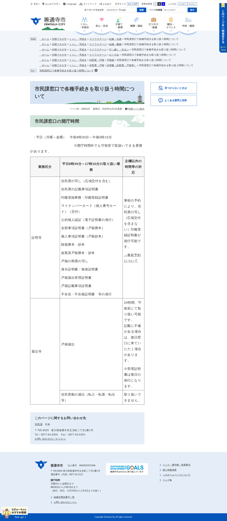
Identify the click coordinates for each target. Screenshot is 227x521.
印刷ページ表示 (136, 109)
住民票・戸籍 (96, 60)
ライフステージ (98, 39)
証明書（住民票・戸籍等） (121, 65)
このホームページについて (176, 475)
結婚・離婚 (115, 44)
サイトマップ (89, 4)
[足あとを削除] (96, 70)
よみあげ (107, 4)
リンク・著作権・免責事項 (176, 464)
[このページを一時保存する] (223, 27)
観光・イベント (171, 23)
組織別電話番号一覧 (64, 497)
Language (72, 4)
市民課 (38, 424)
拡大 (130, 4)
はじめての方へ (52, 4)
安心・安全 (101, 23)
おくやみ (114, 55)
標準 (136, 4)
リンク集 (167, 480)
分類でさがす (59, 39)
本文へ (37, 4)
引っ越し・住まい (119, 49)
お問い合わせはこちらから (50, 439)
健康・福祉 (136, 23)
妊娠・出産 (115, 39)
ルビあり (182, 4)
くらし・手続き (84, 23)
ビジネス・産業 (153, 23)
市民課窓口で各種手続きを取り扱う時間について (66, 70)
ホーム (44, 39)
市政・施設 (188, 23)
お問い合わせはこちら (65, 502)
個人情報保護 (170, 470)
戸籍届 (110, 60)
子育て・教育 (119, 23)
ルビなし (192, 4)
